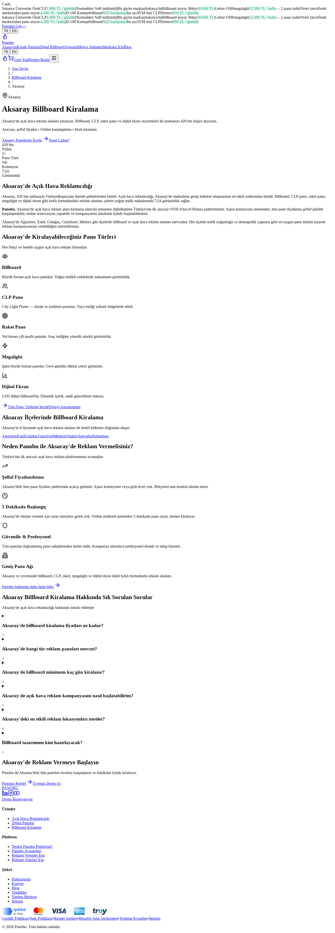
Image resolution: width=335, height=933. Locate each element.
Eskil (21, 436)
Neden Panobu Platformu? (32, 846)
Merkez (59, 436)
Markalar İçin (113, 47)
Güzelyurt (45, 436)
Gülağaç (31, 436)
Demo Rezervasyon (17, 799)
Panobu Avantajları (26, 851)
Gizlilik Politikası (15, 918)
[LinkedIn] (5, 795)
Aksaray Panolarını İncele (22, 140)
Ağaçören (9, 436)
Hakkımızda (21, 879)
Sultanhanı (100, 436)
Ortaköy (71, 436)
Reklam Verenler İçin (28, 855)
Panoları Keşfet (14, 783)
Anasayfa (9, 47)
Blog (127, 47)
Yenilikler (19, 892)
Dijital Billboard (51, 47)
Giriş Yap (21, 60)
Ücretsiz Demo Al (47, 783)
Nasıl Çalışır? (59, 140)
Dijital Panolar (23, 823)
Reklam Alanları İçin (28, 860)
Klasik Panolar (28, 47)
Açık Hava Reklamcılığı (30, 818)
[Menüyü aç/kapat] (54, 58)
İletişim (17, 901)
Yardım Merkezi (24, 897)
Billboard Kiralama (26, 77)
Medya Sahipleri (90, 47)
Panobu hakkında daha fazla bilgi (28, 587)
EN (14, 31)
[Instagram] (11, 795)
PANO (10, 788)
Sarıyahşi (85, 436)
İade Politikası (41, 918)
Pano (8, 42)
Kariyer (18, 883)
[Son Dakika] (5, 38)
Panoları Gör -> (14, 26)
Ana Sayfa (20, 68)
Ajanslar (70, 47)
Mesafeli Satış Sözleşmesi (98, 918)
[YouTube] (17, 795)
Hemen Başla (38, 60)
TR (6, 31)
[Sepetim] (11, 60)
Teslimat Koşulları (133, 918)
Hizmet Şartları (65, 918)
